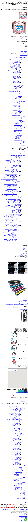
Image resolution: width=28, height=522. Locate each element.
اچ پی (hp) (17, 61)
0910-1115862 (24, 323)
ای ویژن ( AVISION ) (17, 136)
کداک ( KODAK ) (18, 138)
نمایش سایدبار (24, 253)
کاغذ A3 (20, 117)
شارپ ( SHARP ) (16, 76)
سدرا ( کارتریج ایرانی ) (15, 67)
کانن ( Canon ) (19, 128)
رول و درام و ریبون (18, 83)
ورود (26, 46)
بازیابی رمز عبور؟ (23, 48)
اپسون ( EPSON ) (16, 72)
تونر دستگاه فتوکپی (18, 73)
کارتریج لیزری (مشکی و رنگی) (15, 59)
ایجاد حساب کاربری (21, 39)
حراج (24, 248)
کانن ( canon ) (17, 62)
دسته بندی (25, 151)
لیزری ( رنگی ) (19, 92)
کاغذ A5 (20, 120)
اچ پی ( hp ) (17, 71)
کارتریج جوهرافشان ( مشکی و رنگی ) (14, 69)
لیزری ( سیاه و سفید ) (17, 86)
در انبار (23, 249)
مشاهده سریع (24, 300)
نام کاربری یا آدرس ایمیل (21, 41)
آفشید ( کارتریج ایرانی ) (15, 66)
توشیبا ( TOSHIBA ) (15, 77)
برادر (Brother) (17, 106)
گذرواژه (25, 43)
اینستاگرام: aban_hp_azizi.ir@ (20, 331)
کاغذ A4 (20, 118)
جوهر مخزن (19, 79)
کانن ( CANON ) (16, 74)
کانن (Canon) (19, 135)
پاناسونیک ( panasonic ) (17, 130)
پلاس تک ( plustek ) (18, 140)
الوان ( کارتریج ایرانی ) (15, 64)
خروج (26, 242)
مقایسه (23, 497)
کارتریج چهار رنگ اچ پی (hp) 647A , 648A (16, 304)
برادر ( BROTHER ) (15, 68)
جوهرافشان (19, 96)
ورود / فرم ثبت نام (21, 498)
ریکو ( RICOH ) (16, 78)
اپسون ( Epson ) (18, 137)
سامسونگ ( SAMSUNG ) (14, 63)
